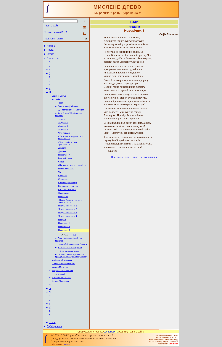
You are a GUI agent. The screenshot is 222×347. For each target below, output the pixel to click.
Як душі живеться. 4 (67, 216)
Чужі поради (64, 133)
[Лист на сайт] (84, 27)
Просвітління (64, 155)
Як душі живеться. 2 (67, 209)
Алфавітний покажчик (62, 260)
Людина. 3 (63, 129)
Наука (50, 50)
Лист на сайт (51, 25)
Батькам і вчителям (67, 189)
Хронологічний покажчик (63, 264)
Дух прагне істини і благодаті (71, 110)
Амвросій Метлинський (62, 270)
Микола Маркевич (60, 267)
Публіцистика (54, 326)
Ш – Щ (52, 322)
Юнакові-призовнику (67, 183)
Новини (51, 46)
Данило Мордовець (60, 281)
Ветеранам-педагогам (68, 186)
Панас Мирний (58, 274)
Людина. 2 (63, 126)
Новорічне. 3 (64, 230)
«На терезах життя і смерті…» (72, 165)
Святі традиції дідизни (68, 106)
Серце (61, 162)
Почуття (62, 220)
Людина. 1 (63, 122)
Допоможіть (111, 331)
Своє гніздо (63, 193)
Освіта (50, 54)
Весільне (62, 176)
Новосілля (63, 196)
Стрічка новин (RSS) (55, 32)
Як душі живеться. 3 (67, 213)
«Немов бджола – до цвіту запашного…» (70, 201)
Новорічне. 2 (64, 226)
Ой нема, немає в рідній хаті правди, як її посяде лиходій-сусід (71, 255)
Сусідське (63, 179)
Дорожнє (62, 151)
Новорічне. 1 (64, 223)
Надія (57, 99)
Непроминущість (66, 169)
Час (60, 172)
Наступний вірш (149, 157)
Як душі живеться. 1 (67, 206)
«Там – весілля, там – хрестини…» (68, 143)
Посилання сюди (53, 38)
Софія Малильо (59, 96)
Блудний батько (65, 158)
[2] (74, 235)
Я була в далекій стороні (69, 251)
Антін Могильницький (61, 277)
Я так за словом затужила (70, 247)
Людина (61, 119)
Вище (135, 157)
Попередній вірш (120, 157)
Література (53, 58)
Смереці (66, 344)
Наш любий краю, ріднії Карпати (72, 244)
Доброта (62, 148)
